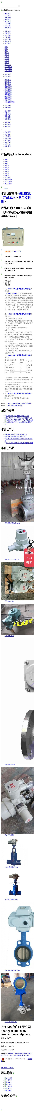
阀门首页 (25, 193)
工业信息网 (16, 1055)
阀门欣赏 (8, 43)
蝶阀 (6, 49)
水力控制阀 (8, 71)
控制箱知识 (8, 94)
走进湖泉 (8, 16)
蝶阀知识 (8, 82)
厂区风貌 (8, 37)
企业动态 (8, 74)
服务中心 (8, 26)
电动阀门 (11, 1053)
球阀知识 (8, 84)
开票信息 (8, 126)
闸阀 (6, 47)
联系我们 (8, 28)
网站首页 (8, 13)
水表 (29, 1053)
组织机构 (8, 39)
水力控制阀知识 (10, 102)
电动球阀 (18, 1053)
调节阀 (7, 55)
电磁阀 (7, 59)
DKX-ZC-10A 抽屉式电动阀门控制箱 (19, 403)
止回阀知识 (8, 96)
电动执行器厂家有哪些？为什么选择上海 (19, 420)
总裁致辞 (8, 33)
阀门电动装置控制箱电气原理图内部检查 (19, 443)
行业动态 (8, 76)
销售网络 (8, 113)
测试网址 (26, 1055)
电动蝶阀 (24, 1053)
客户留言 (8, 111)
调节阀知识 (8, 88)
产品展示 (8, 18)
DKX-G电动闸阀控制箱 (14, 405)
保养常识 (8, 119)
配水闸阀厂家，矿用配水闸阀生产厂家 (19, 418)
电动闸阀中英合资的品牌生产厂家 (17, 416)
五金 (10, 1055)
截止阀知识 (8, 86)
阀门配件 (8, 65)
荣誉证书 (8, 41)
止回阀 (7, 61)
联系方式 (8, 122)
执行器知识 (8, 90)
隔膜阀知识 (8, 98)
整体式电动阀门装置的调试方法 (16, 434)
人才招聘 (8, 24)
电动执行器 (8, 67)
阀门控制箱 (8, 69)
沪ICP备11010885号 (7, 1068)
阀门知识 (8, 22)
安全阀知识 (8, 100)
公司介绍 (8, 31)
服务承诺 (8, 115)
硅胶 (21, 1055)
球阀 (6, 51)
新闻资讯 (8, 20)
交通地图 (8, 124)
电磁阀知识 (8, 92)
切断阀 (7, 63)
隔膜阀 (7, 57)
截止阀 (7, 53)
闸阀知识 (8, 80)
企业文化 (8, 35)
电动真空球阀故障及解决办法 (16, 436)
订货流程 (8, 117)
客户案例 (8, 107)
